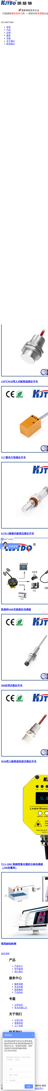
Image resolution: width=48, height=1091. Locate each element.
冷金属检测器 (16, 281)
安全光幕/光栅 (16, 122)
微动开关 (14, 256)
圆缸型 (13, 144)
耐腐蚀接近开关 (17, 71)
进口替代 (18, 971)
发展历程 (18, 1023)
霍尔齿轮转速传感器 (19, 156)
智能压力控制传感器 (19, 216)
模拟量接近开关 (17, 74)
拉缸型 (13, 147)
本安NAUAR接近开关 (20, 58)
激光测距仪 (15, 288)
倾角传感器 (15, 203)
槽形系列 (14, 109)
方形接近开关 (16, 81)
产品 (8, 30)
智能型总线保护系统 (19, 266)
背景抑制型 (15, 125)
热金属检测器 (16, 278)
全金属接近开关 (17, 61)
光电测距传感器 (17, 191)
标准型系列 (15, 102)
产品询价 (18, 992)
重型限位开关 (16, 247)
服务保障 (18, 984)
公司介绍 (18, 1020)
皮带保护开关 (16, 263)
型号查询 (18, 969)
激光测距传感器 (17, 181)
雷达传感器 (15, 187)
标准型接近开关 (17, 55)
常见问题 (18, 987)
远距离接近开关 (17, 84)
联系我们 (10, 44)
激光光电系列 (16, 105)
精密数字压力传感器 (19, 209)
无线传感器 (15, 306)
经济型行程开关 (17, 234)
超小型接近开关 (17, 52)
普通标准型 (15, 90)
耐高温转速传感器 (18, 172)
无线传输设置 (16, 303)
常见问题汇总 (20, 1008)
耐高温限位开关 (17, 244)
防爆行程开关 (16, 250)
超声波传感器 (16, 184)
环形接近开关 (16, 77)
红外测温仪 (15, 291)
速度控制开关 (16, 175)
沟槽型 (13, 137)
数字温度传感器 (17, 213)
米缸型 (13, 140)
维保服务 (18, 989)
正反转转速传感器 (18, 162)
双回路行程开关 (17, 240)
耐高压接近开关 (17, 64)
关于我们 (10, 41)
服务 (8, 35)
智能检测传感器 (17, 269)
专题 (8, 38)
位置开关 (14, 253)
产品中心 (18, 966)
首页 (8, 27)
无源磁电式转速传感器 (20, 165)
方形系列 (14, 96)
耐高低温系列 (16, 93)
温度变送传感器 (17, 219)
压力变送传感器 (17, 222)
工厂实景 (18, 1026)
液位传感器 (15, 197)
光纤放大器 (15, 115)
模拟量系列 (15, 112)
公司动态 (18, 1005)
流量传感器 (15, 200)
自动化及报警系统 (18, 272)
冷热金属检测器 (17, 285)
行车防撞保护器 (17, 294)
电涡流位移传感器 (18, 194)
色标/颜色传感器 (17, 131)
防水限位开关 (16, 237)
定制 (8, 32)
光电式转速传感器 (18, 169)
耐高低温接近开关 (18, 68)
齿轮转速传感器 (17, 159)
